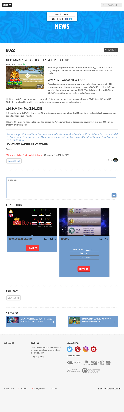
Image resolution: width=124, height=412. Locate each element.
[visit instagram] (86, 349)
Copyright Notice (39, 388)
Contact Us (9, 343)
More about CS (38, 356)
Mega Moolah (13, 298)
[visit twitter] (70, 349)
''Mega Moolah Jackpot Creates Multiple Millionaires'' (25, 155)
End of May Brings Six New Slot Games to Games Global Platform (36, 320)
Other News (110, 49)
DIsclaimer (23, 388)
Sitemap (54, 388)
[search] (103, 5)
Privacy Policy (9, 388)
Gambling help (73, 355)
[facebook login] (66, 18)
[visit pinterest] (78, 349)
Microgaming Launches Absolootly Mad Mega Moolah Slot (96, 320)
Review (32, 248)
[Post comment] (114, 195)
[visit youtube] (94, 349)
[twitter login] (70, 18)
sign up (65, 14)
